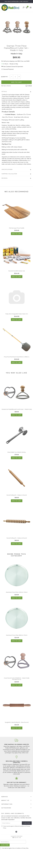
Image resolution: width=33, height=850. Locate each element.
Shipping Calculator (9, 173)
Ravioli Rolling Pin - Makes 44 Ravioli (17, 495)
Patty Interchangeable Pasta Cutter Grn (16, 314)
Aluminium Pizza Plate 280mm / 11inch (16, 635)
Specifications (7, 169)
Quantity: (4, 76)
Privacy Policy (25, 848)
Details (4, 91)
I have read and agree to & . (15, 848)
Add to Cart (16, 82)
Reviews (4, 178)
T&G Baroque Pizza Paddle (16, 228)
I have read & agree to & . (16, 827)
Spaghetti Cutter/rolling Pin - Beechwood (16, 722)
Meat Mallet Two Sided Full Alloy (16, 452)
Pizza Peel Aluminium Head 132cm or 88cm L (16, 356)
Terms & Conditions (20, 826)
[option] (16, 27)
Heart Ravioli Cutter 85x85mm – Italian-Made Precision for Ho (16, 678)
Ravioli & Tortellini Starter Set (16, 271)
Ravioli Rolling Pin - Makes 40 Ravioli (17, 538)
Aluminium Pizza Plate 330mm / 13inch (16, 592)
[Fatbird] (10, 7)
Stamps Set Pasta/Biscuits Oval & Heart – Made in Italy (17, 409)
